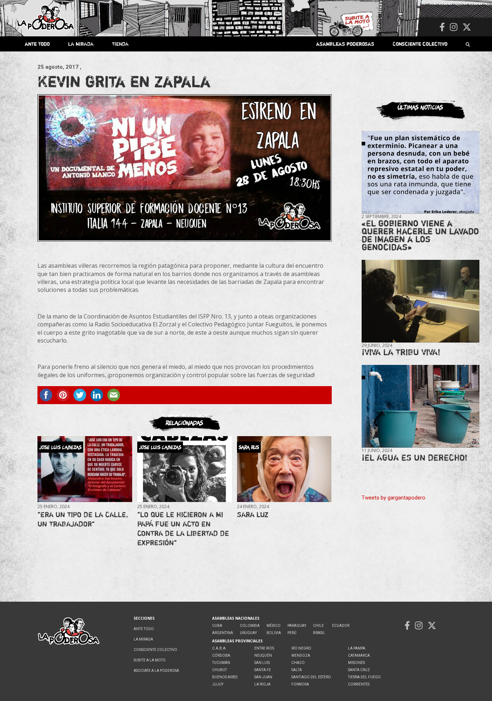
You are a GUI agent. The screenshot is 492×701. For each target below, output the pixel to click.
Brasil (319, 633)
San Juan (263, 677)
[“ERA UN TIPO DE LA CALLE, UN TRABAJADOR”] (84, 469)
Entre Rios (264, 648)
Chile (318, 626)
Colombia (250, 626)
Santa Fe (262, 670)
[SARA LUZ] (284, 469)
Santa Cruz (359, 670)
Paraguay (296, 626)
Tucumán (221, 663)
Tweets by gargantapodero (393, 497)
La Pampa (356, 648)
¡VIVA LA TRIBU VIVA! (401, 352)
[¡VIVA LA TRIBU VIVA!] (420, 301)
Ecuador (340, 626)
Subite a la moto (150, 660)
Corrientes (359, 684)
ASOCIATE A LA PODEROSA (156, 671)
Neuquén (263, 655)
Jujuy (217, 684)
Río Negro (301, 648)
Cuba (217, 626)
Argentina (222, 633)
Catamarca (359, 655)
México (274, 626)
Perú (291, 633)
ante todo (37, 44)
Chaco (298, 663)
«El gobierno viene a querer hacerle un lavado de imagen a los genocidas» (420, 235)
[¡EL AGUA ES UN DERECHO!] (420, 406)
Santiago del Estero (311, 677)
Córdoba (221, 655)
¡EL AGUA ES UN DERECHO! (415, 457)
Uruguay (248, 633)
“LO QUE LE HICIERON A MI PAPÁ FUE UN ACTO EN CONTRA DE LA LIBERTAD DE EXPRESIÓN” (183, 528)
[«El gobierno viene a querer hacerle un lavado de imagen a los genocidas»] (420, 172)
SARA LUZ (252, 514)
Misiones (356, 663)
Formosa (300, 684)
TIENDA (120, 44)
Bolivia (274, 633)
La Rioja (262, 684)
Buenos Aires (224, 677)
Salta (296, 670)
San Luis (262, 663)
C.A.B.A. (219, 648)
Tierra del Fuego (364, 677)
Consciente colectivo (420, 44)
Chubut (219, 670)
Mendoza (300, 655)
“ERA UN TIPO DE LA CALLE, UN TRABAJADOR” (82, 519)
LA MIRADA (81, 44)
